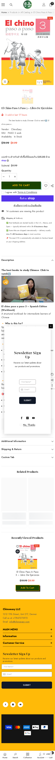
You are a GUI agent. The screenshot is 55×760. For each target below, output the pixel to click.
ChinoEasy (16, 129)
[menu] (3, 4)
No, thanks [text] (29, 425)
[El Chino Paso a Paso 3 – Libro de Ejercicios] (27, 556)
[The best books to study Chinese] (27, 289)
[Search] (11, 4)
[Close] (51, 326)
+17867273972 (20, 618)
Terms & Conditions (27, 192)
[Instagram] (13, 704)
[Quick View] (18, 551)
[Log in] (43, 4)
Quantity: (6, 170)
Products (13, 12)
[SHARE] (51, 185)
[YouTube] (20, 704)
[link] (14, 516)
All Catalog (25, 12)
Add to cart (21, 185)
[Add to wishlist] (45, 185)
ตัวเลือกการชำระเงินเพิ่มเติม (27, 205)
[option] (27, 50)
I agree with (11, 192)
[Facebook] (5, 704)
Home (4, 12)
